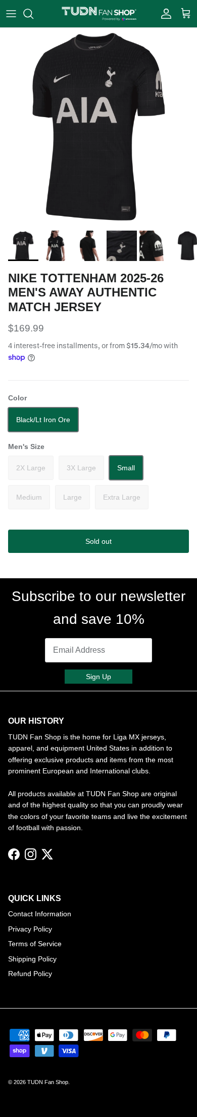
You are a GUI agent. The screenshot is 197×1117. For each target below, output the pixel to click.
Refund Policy (30, 974)
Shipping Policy (32, 959)
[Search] (33, 14)
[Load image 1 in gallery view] (98, 127)
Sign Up (98, 677)
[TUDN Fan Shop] (99, 13)
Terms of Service (35, 944)
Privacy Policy (30, 929)
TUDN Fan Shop (47, 1082)
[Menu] (11, 14)
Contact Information (39, 914)
